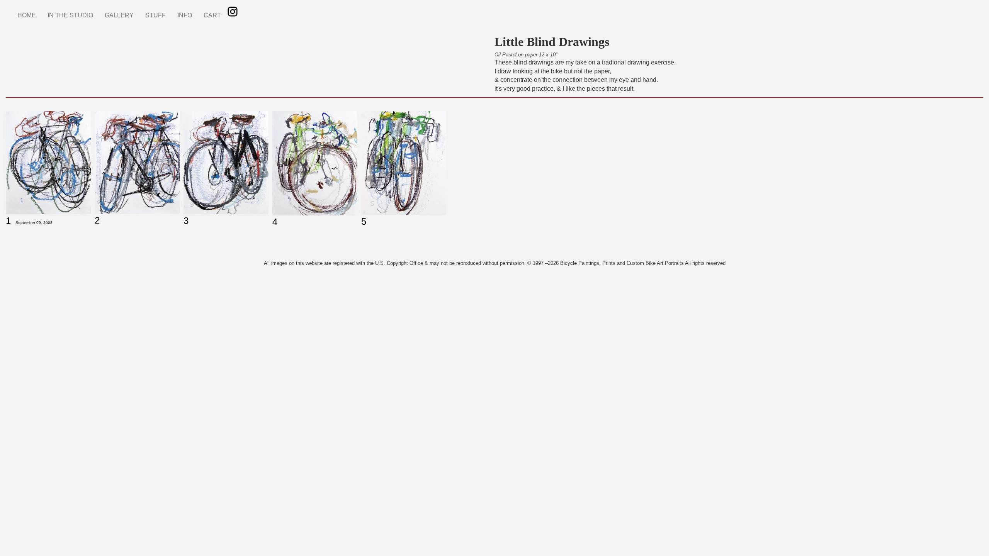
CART (212, 15)
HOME (26, 15)
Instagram (232, 11)
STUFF (155, 15)
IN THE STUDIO (70, 15)
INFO (184, 15)
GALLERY (119, 15)
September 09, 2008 (34, 222)
